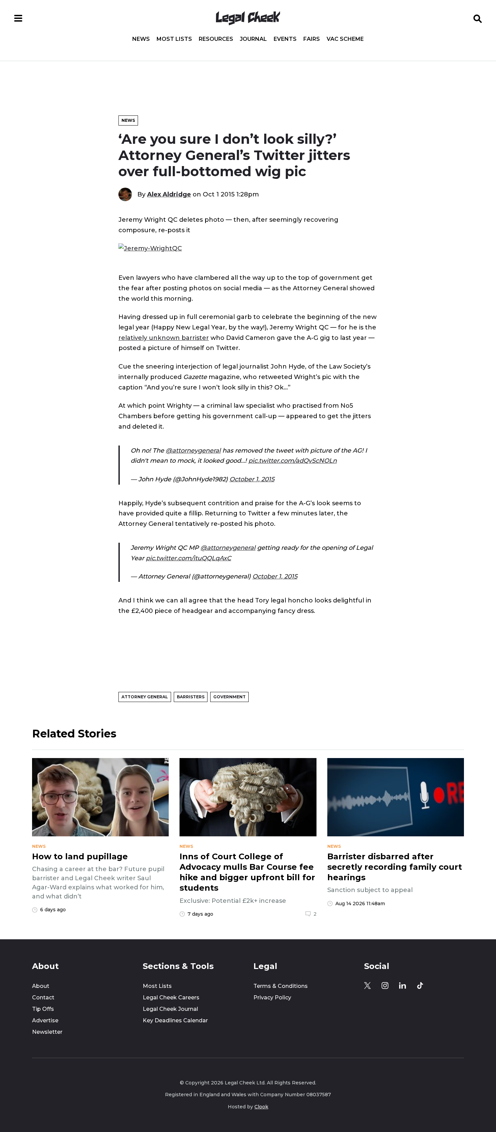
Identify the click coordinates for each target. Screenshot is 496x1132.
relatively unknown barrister (163, 338)
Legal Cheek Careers (171, 997)
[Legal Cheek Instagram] (385, 985)
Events (285, 39)
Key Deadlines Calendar (175, 1020)
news (39, 846)
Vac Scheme (345, 39)
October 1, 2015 (251, 479)
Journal (253, 39)
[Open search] (477, 18)
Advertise (45, 1020)
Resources (216, 39)
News (141, 39)
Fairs (311, 39)
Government (229, 696)
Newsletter (47, 1032)
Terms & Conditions (280, 986)
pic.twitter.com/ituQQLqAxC (188, 558)
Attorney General (144, 696)
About (40, 986)
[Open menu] (18, 18)
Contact (43, 997)
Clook (261, 1107)
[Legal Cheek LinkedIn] (402, 985)
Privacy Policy (272, 997)
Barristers (190, 696)
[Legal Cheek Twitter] (367, 985)
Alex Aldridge (169, 194)
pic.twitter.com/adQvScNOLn (292, 460)
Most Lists (174, 39)
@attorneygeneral (193, 450)
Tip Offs (43, 1009)
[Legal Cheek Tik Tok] (420, 985)
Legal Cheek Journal (170, 1009)
